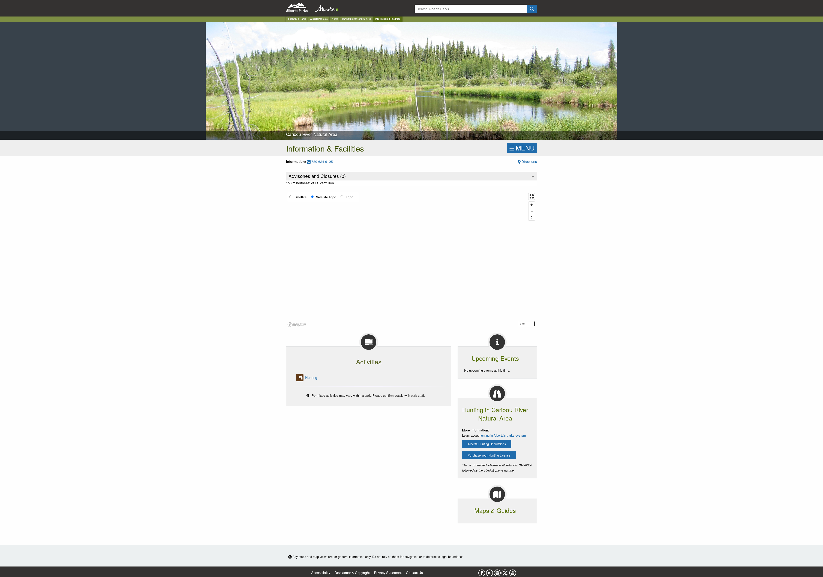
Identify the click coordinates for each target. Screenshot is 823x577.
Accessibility (320, 572)
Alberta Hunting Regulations (487, 444)
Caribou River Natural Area (356, 19)
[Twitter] (505, 571)
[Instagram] (497, 571)
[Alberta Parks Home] (299, 7)
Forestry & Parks (297, 19)
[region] (411, 259)
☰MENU (522, 147)
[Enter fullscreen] (532, 196)
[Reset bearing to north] (532, 217)
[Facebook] (481, 571)
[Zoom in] (532, 205)
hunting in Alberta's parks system (502, 435)
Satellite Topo (326, 197)
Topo (349, 197)
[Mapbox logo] (296, 324)
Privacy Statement (388, 572)
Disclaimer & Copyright (352, 572)
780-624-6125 (322, 161)
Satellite (300, 197)
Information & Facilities (387, 19)
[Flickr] (489, 571)
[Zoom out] (532, 211)
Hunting (311, 377)
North (335, 19)
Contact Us (414, 572)
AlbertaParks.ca (319, 19)
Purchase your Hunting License (489, 455)
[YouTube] (512, 571)
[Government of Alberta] (325, 7)
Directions (529, 161)
